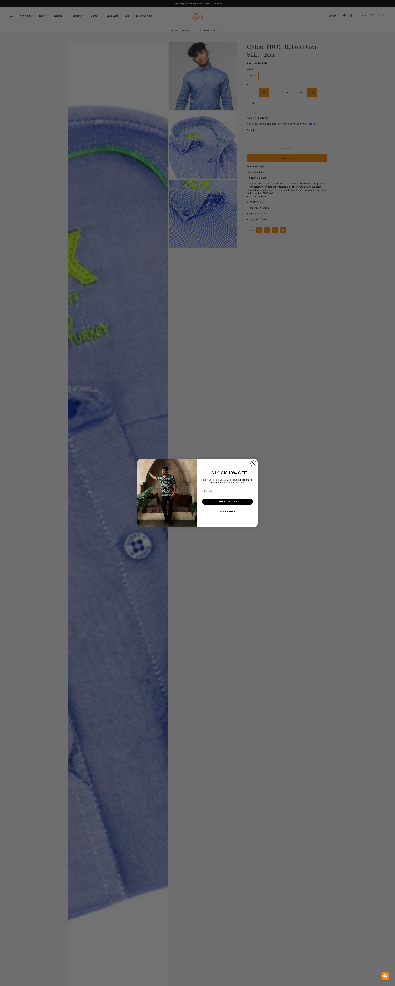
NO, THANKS (227, 511)
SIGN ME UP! (227, 501)
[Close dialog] (253, 463)
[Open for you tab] (385, 976)
